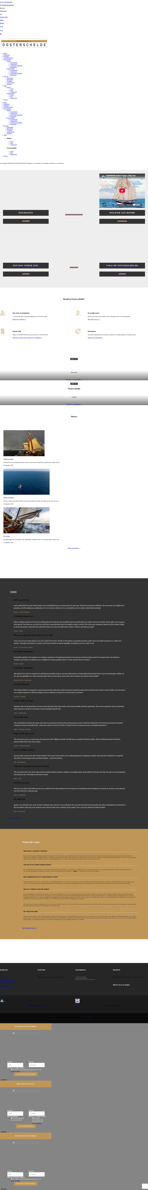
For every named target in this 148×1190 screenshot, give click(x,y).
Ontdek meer (25, 221)
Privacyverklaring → (5, 977)
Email (31, 1062)
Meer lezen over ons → (94, 319)
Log (1, 14)
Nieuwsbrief (12, 1116)
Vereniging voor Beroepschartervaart (36, 1007)
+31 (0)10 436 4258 (6, 2)
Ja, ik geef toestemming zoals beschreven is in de (37, 1120)
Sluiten (3, 1079)
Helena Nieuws (74, 267)
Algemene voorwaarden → (7, 980)
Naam (9, 1062)
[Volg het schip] (122, 243)
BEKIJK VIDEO (122, 221)
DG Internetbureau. (86, 1017)
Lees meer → (69, 379)
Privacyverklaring (16, 1068)
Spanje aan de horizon (8, 497)
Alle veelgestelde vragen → (29, 928)
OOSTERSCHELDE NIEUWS (74, 214)
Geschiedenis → (77, 379)
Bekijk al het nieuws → (74, 548)
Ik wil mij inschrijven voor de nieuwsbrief (17, 1119)
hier (75, 871)
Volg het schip (4, 17)
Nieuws (2, 23)
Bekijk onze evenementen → (95, 337)
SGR (111, 1007)
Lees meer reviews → (16, 817)
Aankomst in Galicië (8, 459)
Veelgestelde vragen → (6, 986)
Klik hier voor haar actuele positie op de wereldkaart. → (28, 337)
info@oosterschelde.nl (8, 5)
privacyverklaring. (15, 1071)
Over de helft (6, 536)
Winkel (1, 20)
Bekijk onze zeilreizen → (19, 319)
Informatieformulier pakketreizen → (9, 983)
